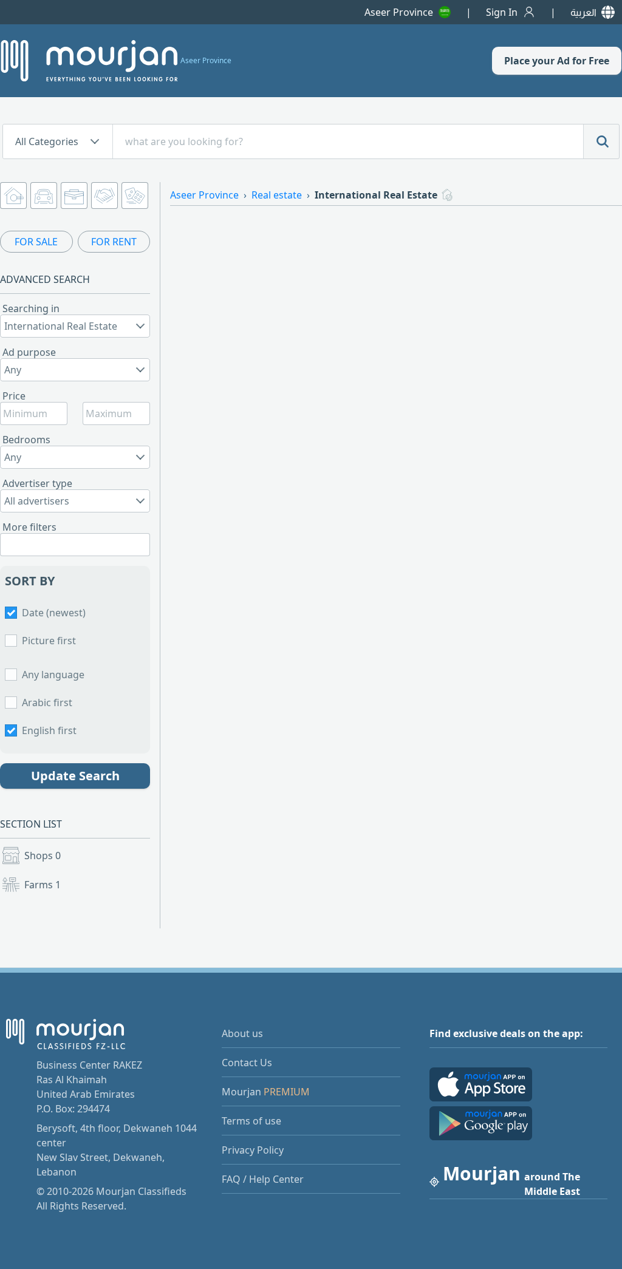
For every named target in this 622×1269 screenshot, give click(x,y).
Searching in (31, 308)
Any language (53, 675)
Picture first (49, 640)
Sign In (502, 12)
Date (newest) (54, 613)
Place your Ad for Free (556, 60)
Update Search (75, 775)
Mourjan (266, 1091)
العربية (583, 12)
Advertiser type (37, 483)
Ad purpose (29, 352)
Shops (42, 855)
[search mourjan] (601, 141)
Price (14, 396)
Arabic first (47, 702)
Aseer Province (398, 12)
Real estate (276, 195)
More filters (29, 527)
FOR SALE (36, 241)
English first (49, 730)
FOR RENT (114, 241)
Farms (42, 884)
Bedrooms (26, 439)
